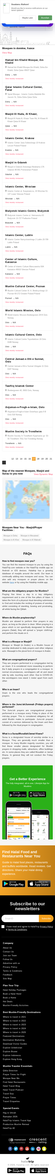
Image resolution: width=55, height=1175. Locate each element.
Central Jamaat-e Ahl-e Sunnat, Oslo (24, 360)
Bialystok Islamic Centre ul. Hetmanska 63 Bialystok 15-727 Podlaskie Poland (25, 216)
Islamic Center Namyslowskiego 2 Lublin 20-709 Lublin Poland (27, 241)
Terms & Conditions (17, 929)
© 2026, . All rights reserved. (28, 1165)
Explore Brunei (10, 1051)
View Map (7, 52)
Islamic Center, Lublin (19, 235)
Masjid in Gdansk (16, 162)
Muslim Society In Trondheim (23, 431)
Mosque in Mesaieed (29, 536)
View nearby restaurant (14, 78)
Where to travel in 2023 (14, 1025)
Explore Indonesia (12, 1055)
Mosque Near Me (11, 1078)
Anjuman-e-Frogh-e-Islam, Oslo (24, 407)
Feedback (7, 975)
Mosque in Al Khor (11, 540)
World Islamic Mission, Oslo (22, 310)
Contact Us (8, 952)
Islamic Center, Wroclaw (20, 186)
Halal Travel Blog (11, 1086)
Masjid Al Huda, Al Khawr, (21, 114)
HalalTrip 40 (9, 1128)
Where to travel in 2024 (14, 1028)
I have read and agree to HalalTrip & (29, 928)
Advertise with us (11, 963)
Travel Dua (8, 1094)
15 (25, 459)
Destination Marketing (13, 1040)
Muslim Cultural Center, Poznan (25, 286)
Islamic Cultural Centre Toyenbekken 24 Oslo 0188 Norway (26, 340)
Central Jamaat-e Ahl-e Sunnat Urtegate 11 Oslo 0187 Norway (27, 367)
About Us (7, 948)
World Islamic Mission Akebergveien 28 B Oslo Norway (27, 316)
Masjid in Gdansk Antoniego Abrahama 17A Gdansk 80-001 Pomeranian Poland (25, 168)
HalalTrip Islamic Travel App (17, 1120)
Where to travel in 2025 (14, 1032)
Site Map (7, 978)
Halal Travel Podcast (13, 1090)
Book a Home (9, 998)
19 (42, 459)
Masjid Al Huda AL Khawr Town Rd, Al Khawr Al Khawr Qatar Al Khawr (27, 120)
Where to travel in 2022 (14, 1021)
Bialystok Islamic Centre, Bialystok (27, 210)
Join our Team (10, 955)
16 (29, 459)
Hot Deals (8, 1001)
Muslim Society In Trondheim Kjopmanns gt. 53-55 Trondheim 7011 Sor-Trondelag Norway (28, 437)
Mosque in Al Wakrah (31, 540)
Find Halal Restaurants (14, 1082)
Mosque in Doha (10, 536)
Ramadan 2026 (10, 1117)
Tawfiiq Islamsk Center (19, 386)
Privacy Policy (46, 926)
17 (34, 459)
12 (12, 459)
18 (38, 459)
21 (51, 459)
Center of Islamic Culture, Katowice (21, 260)
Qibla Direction (10, 1071)
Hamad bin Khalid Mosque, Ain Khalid (24, 61)
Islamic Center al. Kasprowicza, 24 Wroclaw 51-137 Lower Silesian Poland (27, 192)
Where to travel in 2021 (14, 1017)
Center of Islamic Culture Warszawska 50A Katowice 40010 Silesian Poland (25, 268)
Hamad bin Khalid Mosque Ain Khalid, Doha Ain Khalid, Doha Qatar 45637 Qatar (27, 68)
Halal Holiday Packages (14, 990)
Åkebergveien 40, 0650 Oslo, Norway (23, 390)
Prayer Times (9, 1097)
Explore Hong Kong (12, 1059)
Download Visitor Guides (15, 1044)
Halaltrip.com (22, 1165)
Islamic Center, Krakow (19, 138)
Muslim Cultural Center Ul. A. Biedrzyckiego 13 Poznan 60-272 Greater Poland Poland (27, 292)
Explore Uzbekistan (12, 1048)
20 (46, 459)
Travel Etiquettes (11, 1101)
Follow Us (8, 959)
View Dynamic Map (43, 474)
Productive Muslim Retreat (16, 1124)
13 (17, 459)
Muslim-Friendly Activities (16, 1005)
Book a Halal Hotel (12, 994)
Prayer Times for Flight (14, 1074)
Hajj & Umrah (9, 1113)
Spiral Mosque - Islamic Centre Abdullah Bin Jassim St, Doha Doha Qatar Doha (26, 95)
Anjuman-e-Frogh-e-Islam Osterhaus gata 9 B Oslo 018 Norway (26, 413)
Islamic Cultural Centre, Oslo (23, 334)
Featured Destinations (14, 1036)
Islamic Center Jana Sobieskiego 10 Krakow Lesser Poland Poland (26, 144)
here (12, 582)
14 (21, 459)
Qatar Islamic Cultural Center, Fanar (24, 88)
